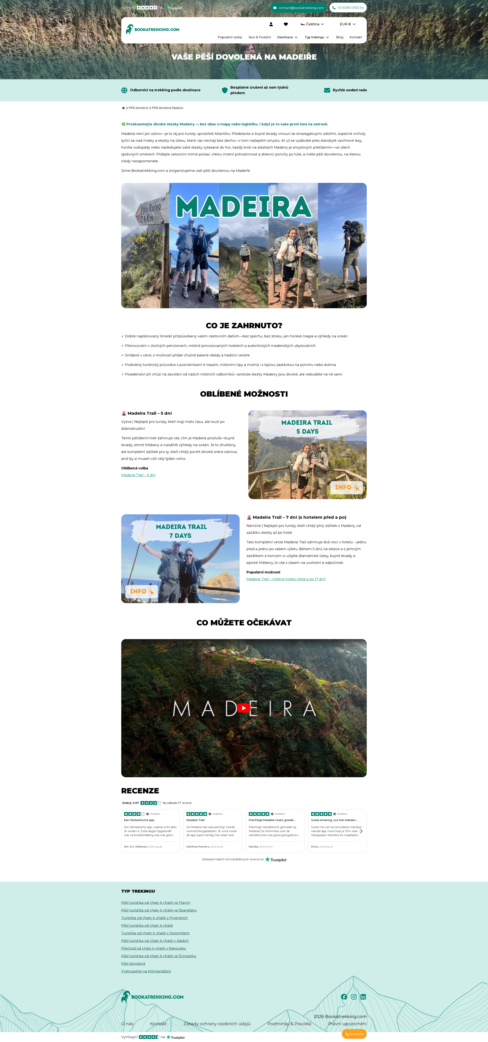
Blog (339, 37)
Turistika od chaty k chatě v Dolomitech (155, 933)
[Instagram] (354, 998)
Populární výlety (230, 37)
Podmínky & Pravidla (289, 1023)
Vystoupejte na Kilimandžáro (146, 971)
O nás (127, 1023)
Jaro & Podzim (259, 37)
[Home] (123, 108)
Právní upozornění (347, 1023)
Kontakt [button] (357, 1034)
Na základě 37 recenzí (157, 803)
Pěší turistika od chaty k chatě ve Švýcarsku (158, 956)
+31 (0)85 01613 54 (350, 8)
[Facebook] (344, 998)
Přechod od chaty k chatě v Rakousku (153, 948)
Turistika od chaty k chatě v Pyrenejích (154, 918)
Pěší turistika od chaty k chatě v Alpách (155, 941)
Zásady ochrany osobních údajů (217, 1023)
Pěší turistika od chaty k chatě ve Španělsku (159, 910)
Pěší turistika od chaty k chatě (147, 926)
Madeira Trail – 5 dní (138, 475)
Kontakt (355, 37)
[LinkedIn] (363, 998)
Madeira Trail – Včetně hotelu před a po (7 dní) (286, 579)
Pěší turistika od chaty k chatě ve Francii (155, 903)
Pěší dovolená (133, 964)
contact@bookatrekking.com (301, 8)
